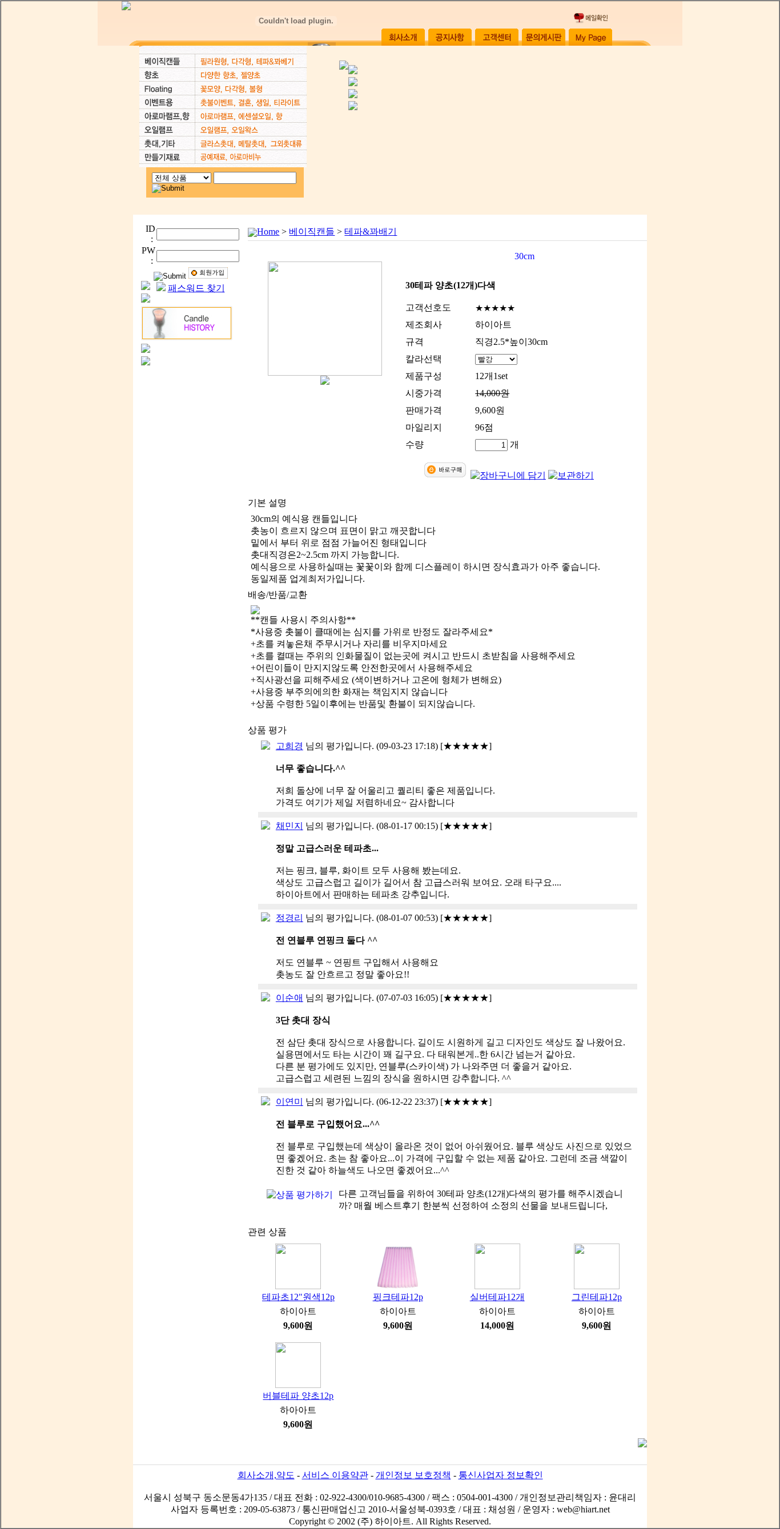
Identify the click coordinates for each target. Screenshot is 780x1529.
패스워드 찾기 (196, 288)
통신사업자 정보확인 (501, 1475)
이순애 (289, 998)
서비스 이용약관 (335, 1475)
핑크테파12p (398, 1297)
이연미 (289, 1101)
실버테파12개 (497, 1297)
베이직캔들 (312, 231)
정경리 (289, 918)
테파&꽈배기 (370, 231)
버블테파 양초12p (298, 1396)
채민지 (289, 826)
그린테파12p (597, 1297)
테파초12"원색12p (298, 1297)
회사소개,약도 (266, 1475)
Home (268, 231)
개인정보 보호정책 (413, 1475)
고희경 (289, 746)
